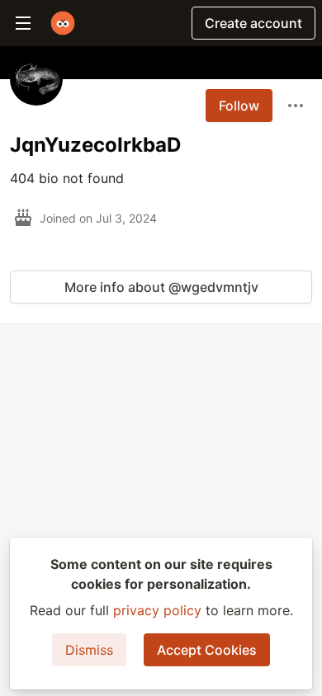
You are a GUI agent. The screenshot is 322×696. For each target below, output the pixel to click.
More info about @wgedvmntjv (161, 287)
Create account (253, 23)
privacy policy (157, 610)
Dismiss (89, 650)
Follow (239, 105)
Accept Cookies (207, 650)
